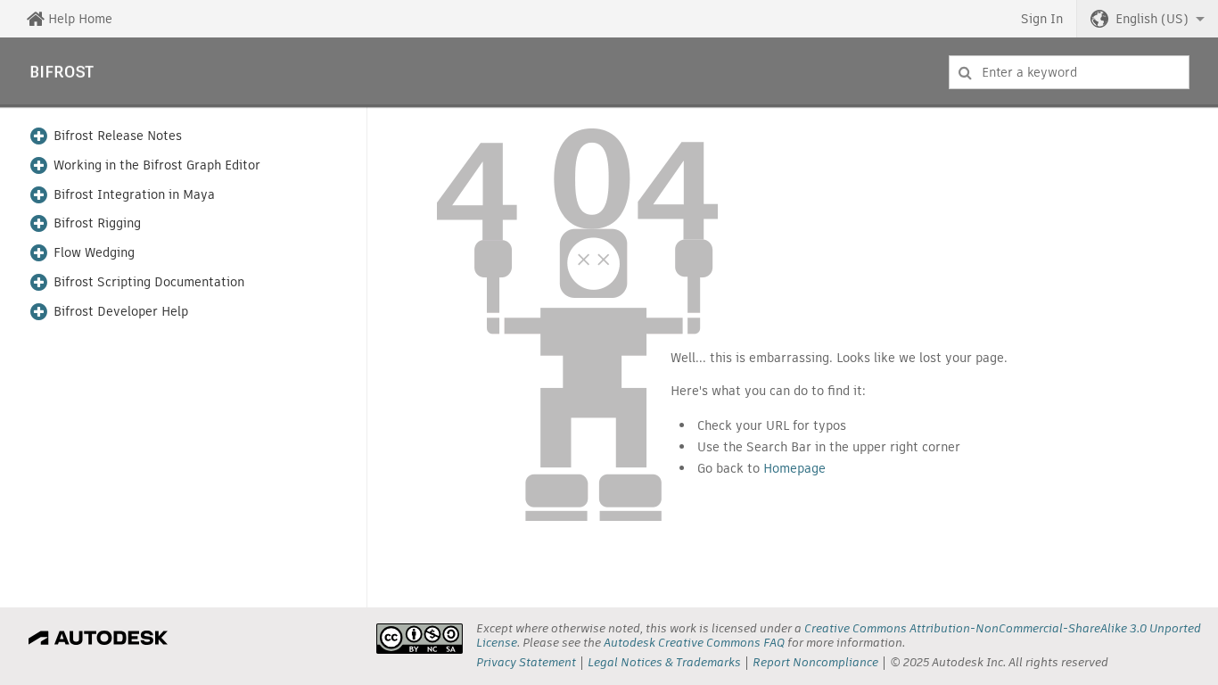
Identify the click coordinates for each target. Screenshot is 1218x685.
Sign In (1042, 19)
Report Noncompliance (815, 662)
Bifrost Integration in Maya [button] (134, 194)
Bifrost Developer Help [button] (120, 311)
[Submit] (965, 72)
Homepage (794, 468)
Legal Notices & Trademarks (664, 662)
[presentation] (419, 638)
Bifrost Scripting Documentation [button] (148, 282)
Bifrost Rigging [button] (97, 223)
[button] (1147, 18)
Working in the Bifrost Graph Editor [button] (156, 165)
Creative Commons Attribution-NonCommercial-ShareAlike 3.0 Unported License (838, 635)
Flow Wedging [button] (94, 252)
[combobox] (1069, 72)
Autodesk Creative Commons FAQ (694, 642)
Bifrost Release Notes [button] (117, 136)
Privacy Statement (526, 662)
